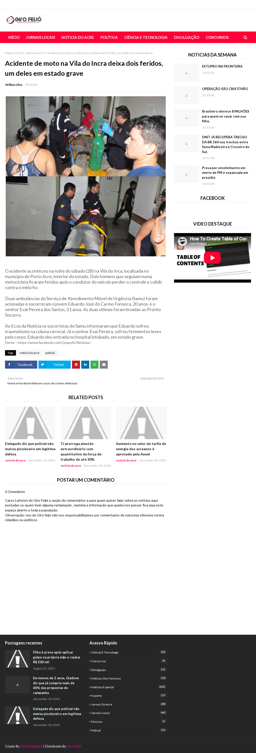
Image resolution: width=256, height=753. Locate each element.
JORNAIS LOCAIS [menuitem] (40, 37)
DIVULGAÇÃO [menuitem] (186, 37)
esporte (128, 695)
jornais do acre (128, 704)
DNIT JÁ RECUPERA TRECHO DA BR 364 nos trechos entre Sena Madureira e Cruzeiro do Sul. (225, 144)
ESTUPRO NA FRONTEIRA (222, 66)
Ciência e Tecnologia (128, 652)
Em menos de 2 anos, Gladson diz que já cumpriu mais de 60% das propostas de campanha (56, 685)
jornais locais (128, 713)
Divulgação (128, 670)
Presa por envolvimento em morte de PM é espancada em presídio (225, 173)
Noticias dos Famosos (128, 678)
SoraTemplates (31, 746)
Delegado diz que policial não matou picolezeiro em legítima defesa (30, 448)
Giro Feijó (74, 746)
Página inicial (13, 53)
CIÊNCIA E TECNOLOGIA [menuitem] (146, 37)
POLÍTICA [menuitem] (109, 37)
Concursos (128, 661)
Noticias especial (128, 687)
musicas (128, 721)
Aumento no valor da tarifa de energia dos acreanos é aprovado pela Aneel (141, 448)
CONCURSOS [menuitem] (217, 37)
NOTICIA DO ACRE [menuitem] (78, 37)
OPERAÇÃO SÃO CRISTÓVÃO (225, 89)
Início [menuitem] (14, 37)
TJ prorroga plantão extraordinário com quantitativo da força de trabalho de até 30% (81, 451)
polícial (50, 353)
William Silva (13, 85)
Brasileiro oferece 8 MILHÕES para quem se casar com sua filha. (225, 116)
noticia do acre (34, 53)
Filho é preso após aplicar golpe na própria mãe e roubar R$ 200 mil (56, 657)
